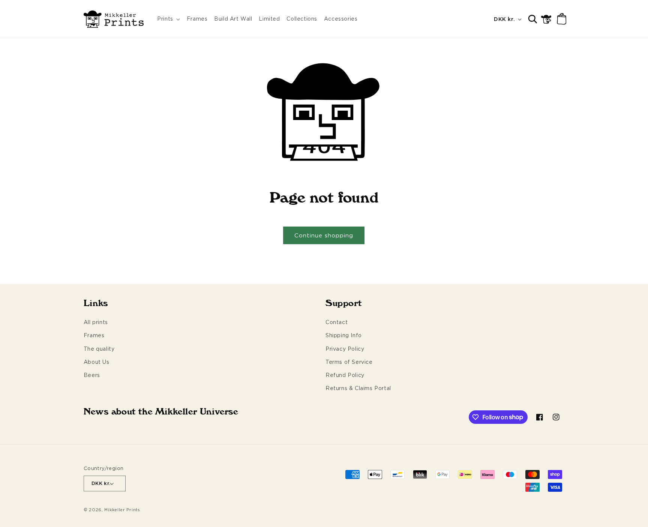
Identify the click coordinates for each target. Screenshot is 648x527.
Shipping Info (344, 335)
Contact (337, 322)
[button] (168, 19)
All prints (96, 322)
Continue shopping (323, 235)
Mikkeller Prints (122, 509)
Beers (92, 375)
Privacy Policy (345, 348)
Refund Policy (345, 375)
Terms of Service (349, 362)
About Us (97, 362)
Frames (94, 335)
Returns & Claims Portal (358, 388)
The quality (99, 348)
